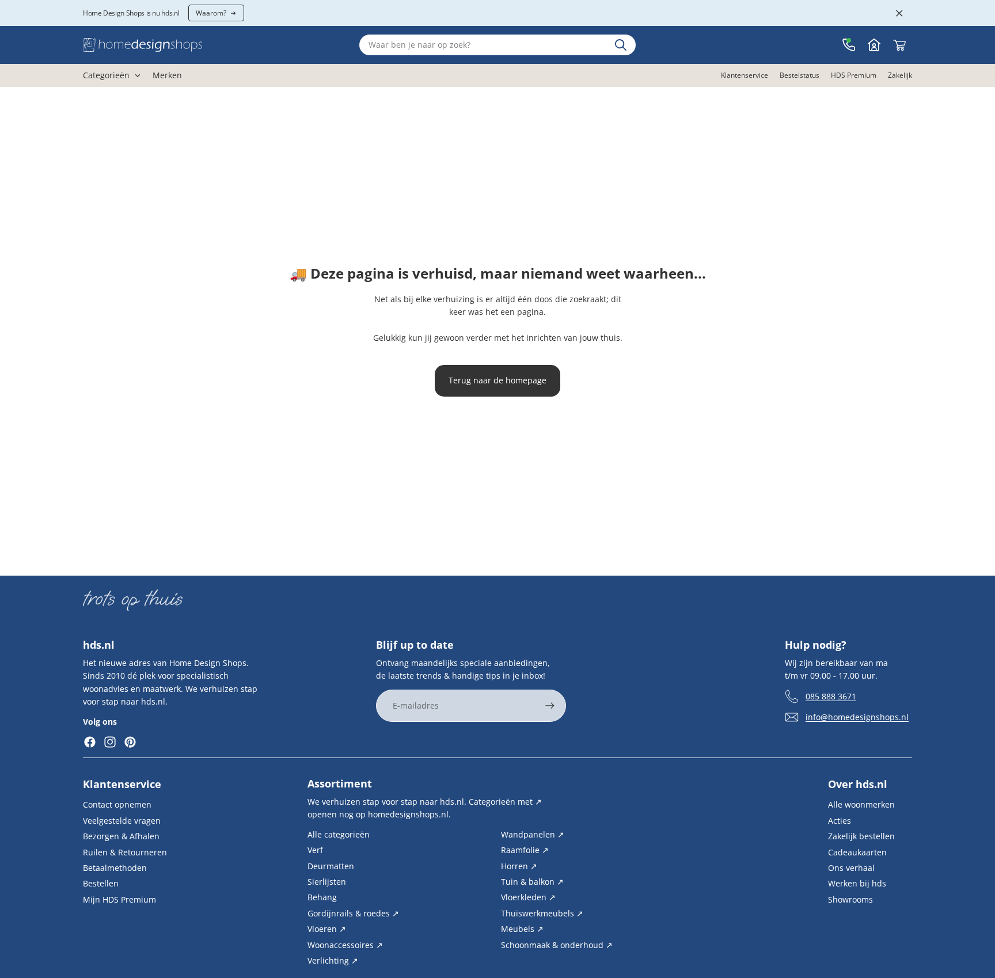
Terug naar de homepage (497, 380)
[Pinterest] (130, 742)
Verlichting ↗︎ (332, 960)
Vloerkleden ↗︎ (528, 897)
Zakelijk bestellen (861, 836)
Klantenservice (122, 784)
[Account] (874, 45)
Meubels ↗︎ (522, 928)
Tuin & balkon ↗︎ (532, 881)
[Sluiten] (899, 13)
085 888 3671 (831, 696)
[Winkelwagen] (899, 45)
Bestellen (101, 883)
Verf (315, 850)
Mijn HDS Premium (119, 899)
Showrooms (850, 899)
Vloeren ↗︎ (326, 928)
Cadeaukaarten (857, 852)
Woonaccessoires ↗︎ (345, 944)
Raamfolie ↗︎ (525, 850)
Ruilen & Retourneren (125, 852)
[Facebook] (90, 742)
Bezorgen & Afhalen (121, 836)
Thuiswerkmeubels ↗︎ (542, 913)
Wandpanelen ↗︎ (532, 834)
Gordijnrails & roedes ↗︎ (353, 913)
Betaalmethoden (115, 867)
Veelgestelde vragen (122, 820)
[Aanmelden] (550, 706)
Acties (839, 820)
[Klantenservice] (848, 45)
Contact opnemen (117, 805)
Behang (322, 897)
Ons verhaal (851, 867)
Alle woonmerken (861, 805)
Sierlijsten (326, 881)
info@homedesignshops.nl (857, 716)
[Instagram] (110, 742)
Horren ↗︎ (519, 866)
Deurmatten (330, 866)
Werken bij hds (857, 883)
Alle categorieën (338, 834)
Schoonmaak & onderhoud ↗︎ (557, 944)
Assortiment (339, 783)
